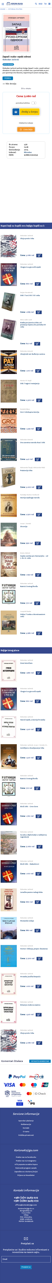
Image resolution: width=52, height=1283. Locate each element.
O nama (26, 1132)
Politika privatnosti (26, 1135)
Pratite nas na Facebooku (26, 1157)
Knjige (2, 9)
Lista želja (27, 129)
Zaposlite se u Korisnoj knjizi (26, 1172)
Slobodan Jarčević (11, 60)
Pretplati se (26, 1267)
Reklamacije (26, 1124)
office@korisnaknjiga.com (26, 1205)
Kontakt (26, 1128)
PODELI (8, 78)
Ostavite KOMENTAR (40, 1061)
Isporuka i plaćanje (26, 1121)
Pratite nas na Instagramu (26, 1161)
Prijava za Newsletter (26, 1175)
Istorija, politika (15, 9)
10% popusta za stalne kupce (26, 1164)
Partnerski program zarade (26, 1168)
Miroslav (28, 152)
